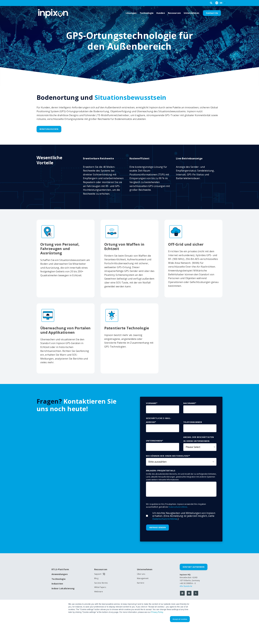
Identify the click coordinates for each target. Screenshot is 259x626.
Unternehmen (191, 13)
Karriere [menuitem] (140, 583)
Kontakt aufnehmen (193, 567)
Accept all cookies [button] (180, 619)
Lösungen (131, 13)
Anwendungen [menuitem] (60, 574)
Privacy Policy (157, 612)
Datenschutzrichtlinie (178, 507)
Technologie (147, 13)
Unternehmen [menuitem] (144, 569)
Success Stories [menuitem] (101, 583)
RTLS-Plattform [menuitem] (60, 569)
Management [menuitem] (143, 578)
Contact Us (212, 13)
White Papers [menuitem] (100, 587)
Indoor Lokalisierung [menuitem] (62, 588)
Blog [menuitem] (96, 578)
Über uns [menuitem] (141, 574)
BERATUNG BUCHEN (49, 129)
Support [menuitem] (97, 574)
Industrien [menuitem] (57, 583)
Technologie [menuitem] (58, 579)
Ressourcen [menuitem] (100, 569)
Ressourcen (174, 13)
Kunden (160, 13)
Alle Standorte (186, 586)
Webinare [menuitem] (98, 592)
